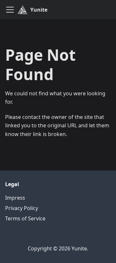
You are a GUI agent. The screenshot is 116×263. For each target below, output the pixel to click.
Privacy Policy (21, 208)
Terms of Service (25, 218)
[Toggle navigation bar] (10, 10)
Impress (15, 197)
